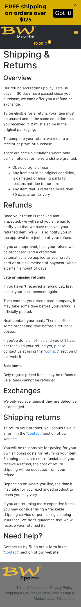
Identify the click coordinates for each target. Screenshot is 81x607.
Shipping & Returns (20, 593)
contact (51, 351)
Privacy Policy (61, 588)
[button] (76, 32)
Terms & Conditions (31, 588)
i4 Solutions (64, 598)
